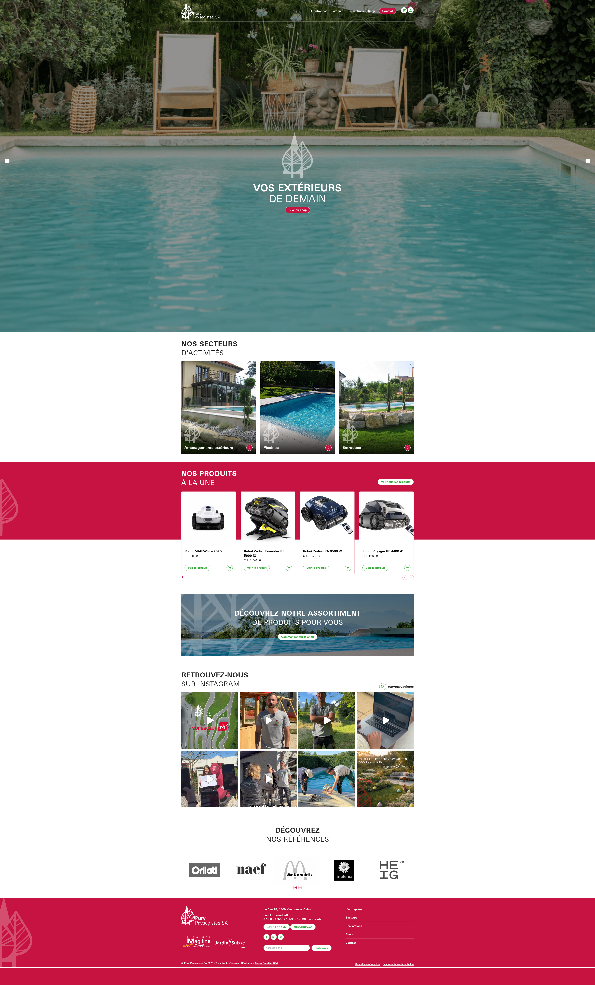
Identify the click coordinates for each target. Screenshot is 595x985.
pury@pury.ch (302, 926)
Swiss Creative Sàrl (266, 963)
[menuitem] (319, 11)
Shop (349, 934)
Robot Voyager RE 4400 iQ (382, 551)
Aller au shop (298, 210)
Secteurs (351, 917)
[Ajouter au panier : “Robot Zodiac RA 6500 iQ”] (348, 568)
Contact (351, 942)
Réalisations (354, 926)
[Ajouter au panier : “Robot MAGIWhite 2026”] (230, 568)
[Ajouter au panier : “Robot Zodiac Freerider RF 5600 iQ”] (289, 568)
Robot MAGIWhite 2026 (203, 551)
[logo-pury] (200, 10)
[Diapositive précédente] (404, 577)
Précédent (7, 161)
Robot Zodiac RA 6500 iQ (322, 551)
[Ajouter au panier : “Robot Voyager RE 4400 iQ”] (407, 568)
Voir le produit (197, 567)
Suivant (587, 161)
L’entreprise (354, 909)
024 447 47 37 (276, 926)
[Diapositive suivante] (411, 577)
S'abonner (321, 948)
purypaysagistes (401, 686)
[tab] (182, 577)
